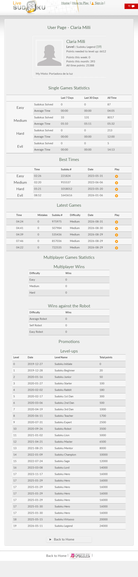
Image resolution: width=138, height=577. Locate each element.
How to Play (80, 3)
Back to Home (56, 556)
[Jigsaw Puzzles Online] (80, 556)
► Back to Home (61, 539)
